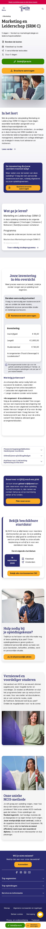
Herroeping (30, 914)
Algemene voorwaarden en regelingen (27, 908)
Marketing (7, 16)
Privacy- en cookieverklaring (17, 920)
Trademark (35, 920)
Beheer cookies (17, 914)
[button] (40, 914)
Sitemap (7, 908)
